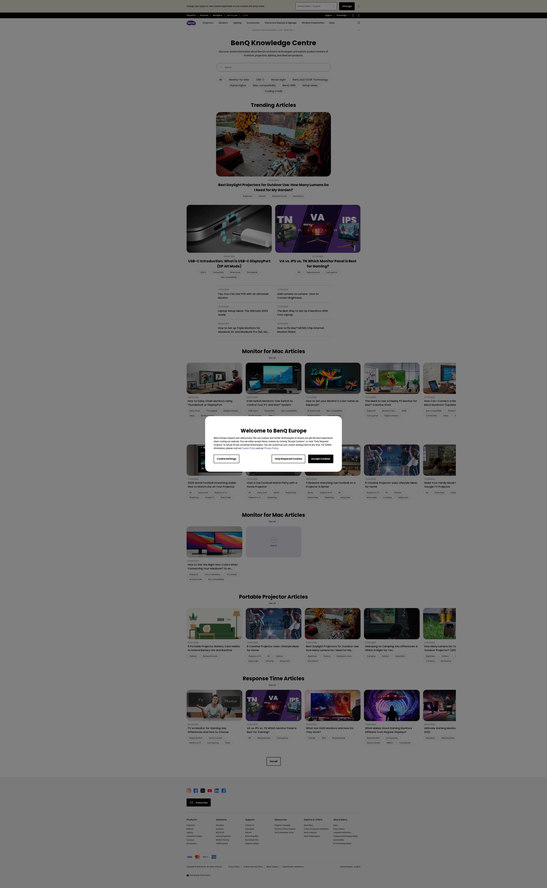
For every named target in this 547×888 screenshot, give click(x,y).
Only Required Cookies (288, 459)
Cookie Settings (226, 459)
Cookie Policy (249, 448)
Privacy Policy (271, 448)
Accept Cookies (320, 459)
